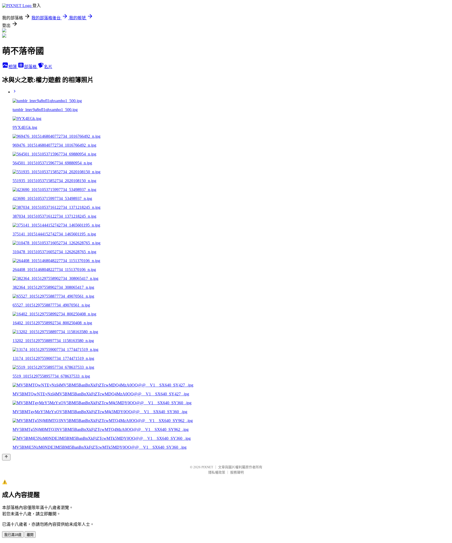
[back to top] (6, 457)
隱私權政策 (216, 472)
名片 (48, 67)
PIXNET (207, 467)
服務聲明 (237, 472)
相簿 (13, 67)
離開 (30, 535)
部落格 (31, 67)
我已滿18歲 (12, 535)
